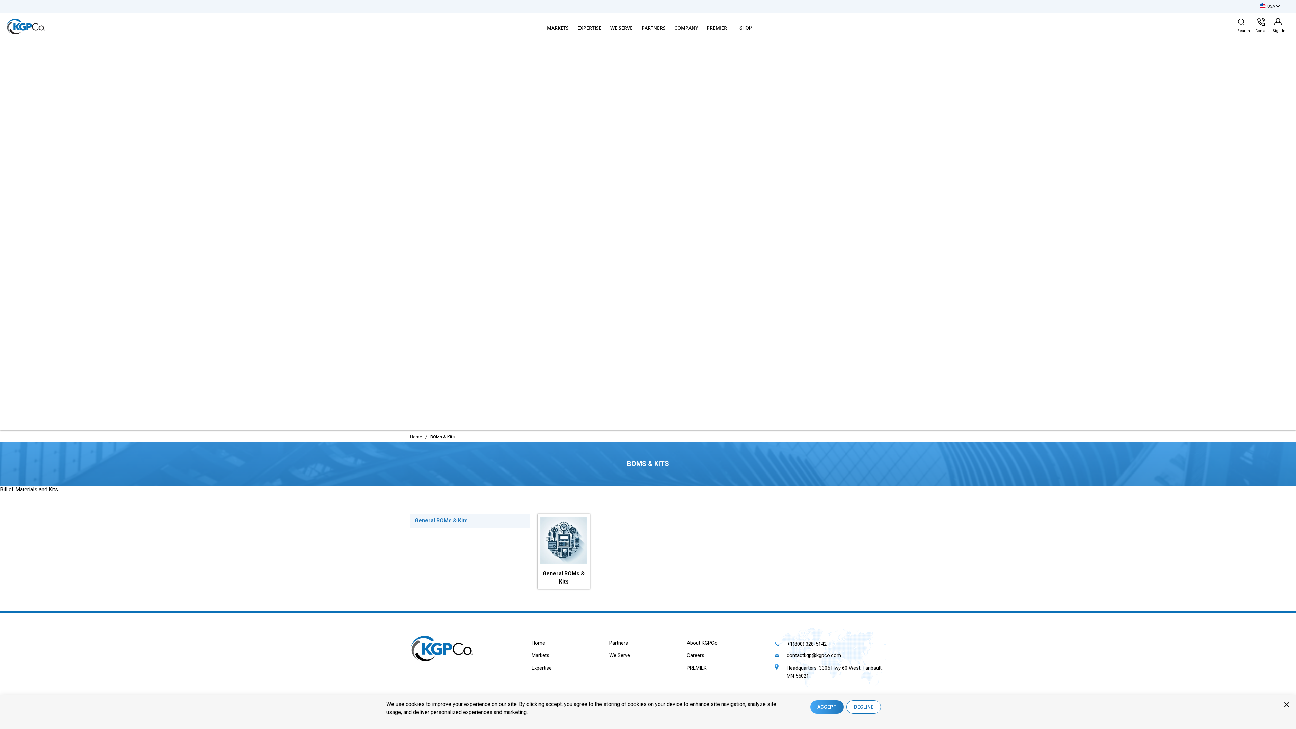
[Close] (1286, 704)
